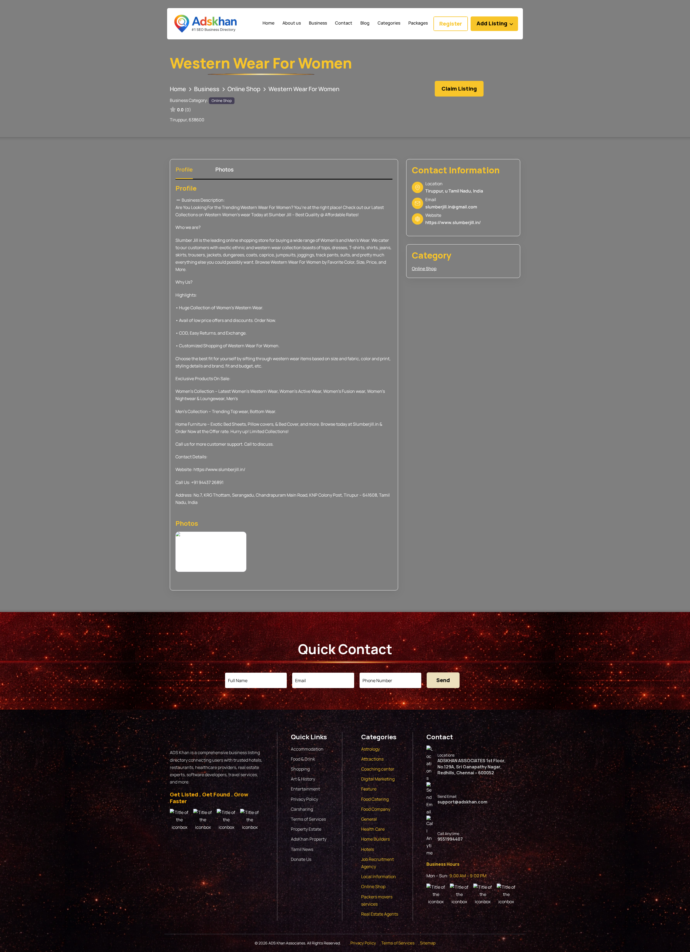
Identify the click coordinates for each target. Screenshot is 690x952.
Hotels (367, 849)
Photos (186, 523)
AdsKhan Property (308, 839)
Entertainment (305, 789)
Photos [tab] (224, 169)
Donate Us (301, 859)
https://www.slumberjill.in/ (453, 222)
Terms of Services (308, 819)
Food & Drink (303, 759)
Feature (369, 789)
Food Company (375, 809)
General (369, 819)
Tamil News (302, 849)
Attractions (372, 759)
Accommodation (307, 749)
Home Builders (375, 839)
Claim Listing (459, 88)
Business (206, 89)
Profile (185, 188)
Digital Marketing (378, 779)
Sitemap (428, 943)
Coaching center (377, 769)
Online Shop (243, 89)
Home (178, 89)
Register (450, 23)
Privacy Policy (304, 799)
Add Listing (492, 23)
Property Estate (306, 829)
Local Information (378, 876)
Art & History (303, 779)
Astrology (370, 749)
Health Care (373, 829)
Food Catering (375, 799)
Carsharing (302, 809)
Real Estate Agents (379, 914)
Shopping (300, 769)
